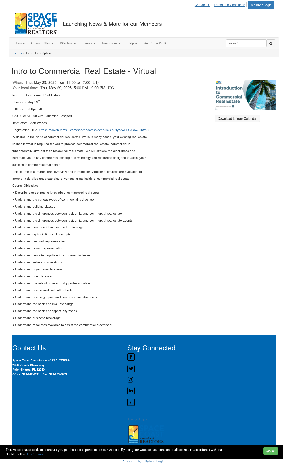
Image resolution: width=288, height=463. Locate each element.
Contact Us (202, 4)
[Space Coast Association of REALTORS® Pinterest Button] (201, 402)
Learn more (35, 454)
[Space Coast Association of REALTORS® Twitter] (201, 368)
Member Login (261, 5)
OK (272, 451)
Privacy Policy (137, 419)
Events (17, 53)
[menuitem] (203, 4)
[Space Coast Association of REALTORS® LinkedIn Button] (201, 390)
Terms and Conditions (229, 4)
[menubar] (221, 4)
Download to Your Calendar (237, 118)
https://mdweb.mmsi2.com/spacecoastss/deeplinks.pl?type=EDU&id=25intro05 (94, 130)
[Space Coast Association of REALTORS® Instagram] (201, 380)
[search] (270, 43)
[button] (42, 43)
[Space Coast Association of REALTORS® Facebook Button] (201, 357)
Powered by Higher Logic (144, 461)
